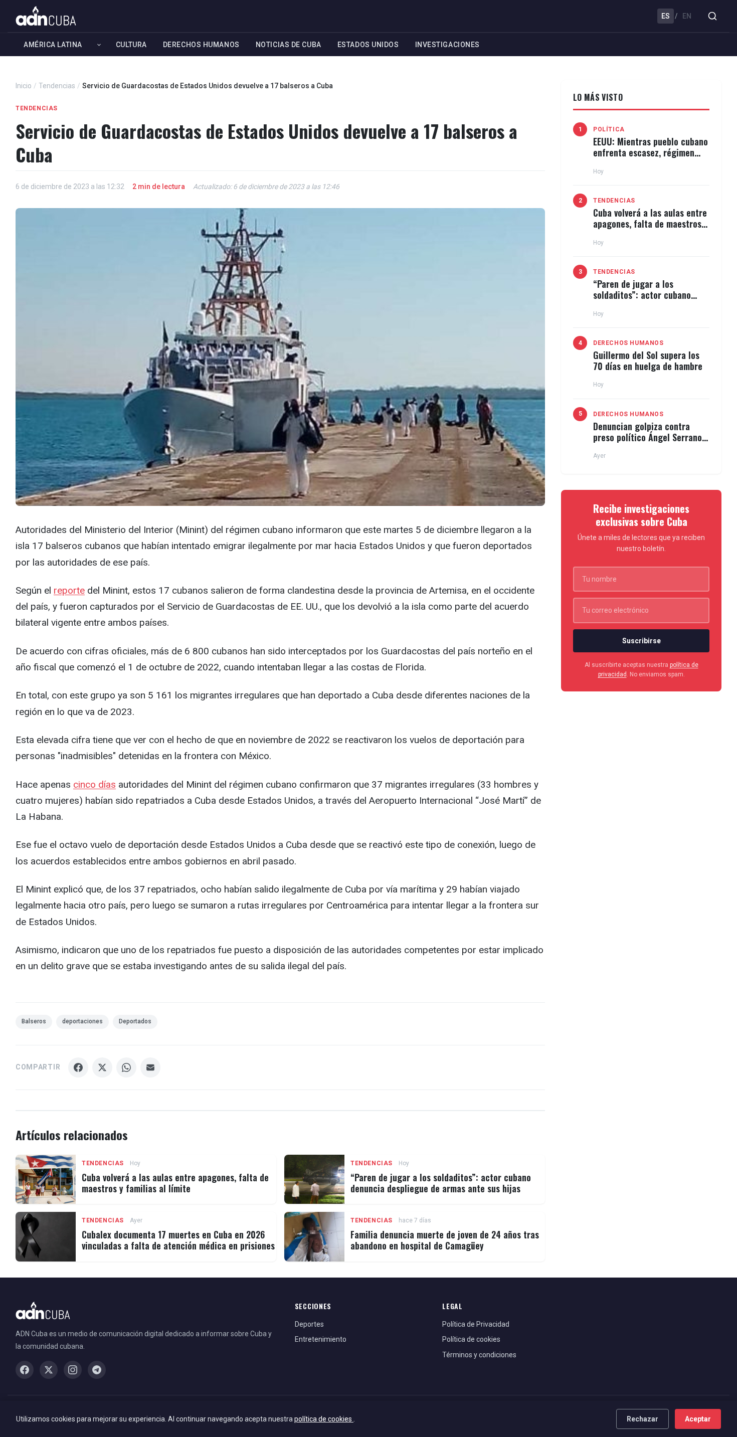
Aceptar (698, 1419)
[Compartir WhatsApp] (126, 1067)
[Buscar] (712, 16)
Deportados (135, 1021)
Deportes (309, 1324)
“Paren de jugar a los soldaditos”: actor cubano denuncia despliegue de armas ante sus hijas (440, 1183)
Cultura (131, 45)
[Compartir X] (102, 1067)
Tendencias (57, 86)
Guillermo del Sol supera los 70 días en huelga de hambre (647, 360)
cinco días (94, 784)
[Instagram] (73, 1370)
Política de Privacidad (475, 1324)
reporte (69, 590)
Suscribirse (641, 641)
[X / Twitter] (49, 1370)
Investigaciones (447, 45)
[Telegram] (97, 1370)
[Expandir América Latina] (99, 44)
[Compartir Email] (150, 1067)
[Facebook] (25, 1370)
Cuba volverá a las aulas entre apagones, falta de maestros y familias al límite (175, 1183)
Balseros (34, 1021)
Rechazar (642, 1419)
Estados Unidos (368, 45)
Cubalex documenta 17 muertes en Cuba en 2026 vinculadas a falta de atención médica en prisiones (178, 1240)
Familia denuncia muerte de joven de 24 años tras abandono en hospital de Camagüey (444, 1240)
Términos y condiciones (479, 1355)
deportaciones (82, 1021)
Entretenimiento (320, 1339)
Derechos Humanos (201, 45)
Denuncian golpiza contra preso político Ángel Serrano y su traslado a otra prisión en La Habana (650, 442)
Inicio (24, 86)
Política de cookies (471, 1339)
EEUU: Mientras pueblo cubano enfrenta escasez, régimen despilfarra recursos (650, 152)
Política (609, 129)
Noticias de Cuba (288, 45)
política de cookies (323, 1419)
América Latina (53, 45)
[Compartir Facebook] (78, 1067)
